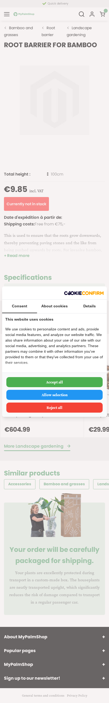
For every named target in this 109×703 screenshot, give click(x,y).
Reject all (54, 407)
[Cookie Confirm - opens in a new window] (84, 293)
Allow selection (55, 395)
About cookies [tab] (54, 306)
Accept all (54, 382)
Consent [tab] (19, 306)
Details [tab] (89, 306)
